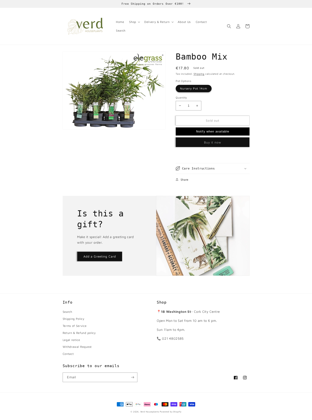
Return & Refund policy (79, 332)
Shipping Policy (73, 318)
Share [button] (184, 179)
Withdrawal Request (77, 346)
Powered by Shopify (170, 411)
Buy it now (212, 142)
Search (67, 311)
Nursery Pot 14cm (193, 88)
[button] (134, 22)
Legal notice (71, 339)
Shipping (199, 73)
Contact (68, 353)
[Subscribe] (132, 377)
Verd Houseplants (149, 411)
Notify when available (212, 131)
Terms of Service (75, 325)
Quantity (181, 97)
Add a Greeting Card (99, 256)
